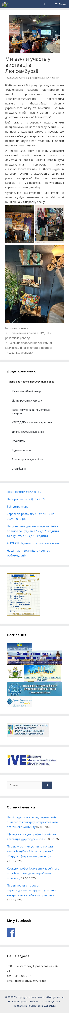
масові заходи (19, 328)
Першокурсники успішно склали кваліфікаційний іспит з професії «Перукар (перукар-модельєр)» (30, 851)
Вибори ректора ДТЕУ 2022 (26, 499)
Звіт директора (18, 506)
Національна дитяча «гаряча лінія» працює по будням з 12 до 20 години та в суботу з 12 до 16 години (33, 531)
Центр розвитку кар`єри (27, 400)
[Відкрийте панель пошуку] (44, 4)
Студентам (18, 441)
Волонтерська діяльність (27, 459)
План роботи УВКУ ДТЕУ (24, 492)
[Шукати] (47, 785)
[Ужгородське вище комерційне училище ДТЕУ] (5, 4)
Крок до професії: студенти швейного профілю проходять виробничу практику (33, 873)
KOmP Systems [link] (51, 1001)
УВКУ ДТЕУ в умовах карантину (32, 422)
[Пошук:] (24, 785)
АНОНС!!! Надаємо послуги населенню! (34, 543)
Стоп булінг (19, 468)
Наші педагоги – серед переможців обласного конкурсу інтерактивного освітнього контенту (32, 822)
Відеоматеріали (21, 450)
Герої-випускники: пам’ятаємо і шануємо (31, 411)
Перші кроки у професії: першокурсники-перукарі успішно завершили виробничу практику (31, 890)
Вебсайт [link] (34, 1001)
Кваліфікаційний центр (26, 391)
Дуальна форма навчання (28, 431)
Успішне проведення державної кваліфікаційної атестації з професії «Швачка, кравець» (28, 347)
